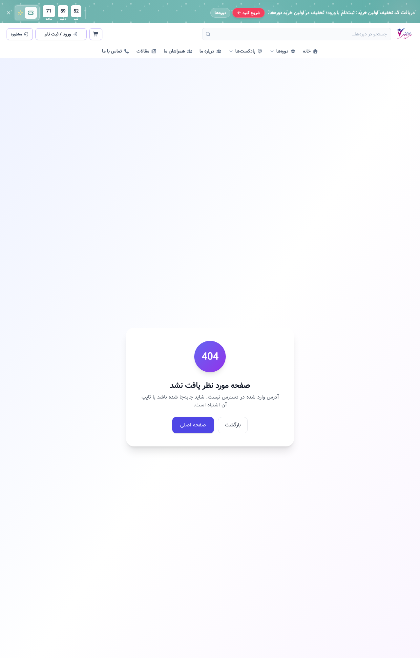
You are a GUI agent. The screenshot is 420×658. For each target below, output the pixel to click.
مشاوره (16, 34)
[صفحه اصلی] (403, 34)
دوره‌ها (220, 12)
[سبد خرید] (95, 34)
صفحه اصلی (193, 425)
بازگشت (233, 425)
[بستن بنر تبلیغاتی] (8, 13)
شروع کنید (251, 12)
